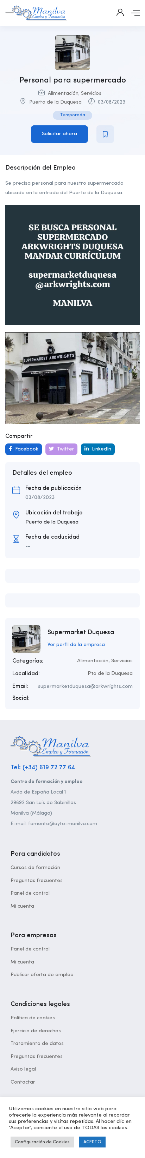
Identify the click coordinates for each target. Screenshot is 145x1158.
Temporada (72, 115)
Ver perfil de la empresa (76, 644)
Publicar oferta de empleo (42, 974)
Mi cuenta (22, 906)
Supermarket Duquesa (81, 632)
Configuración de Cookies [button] (42, 1142)
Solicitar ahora (59, 134)
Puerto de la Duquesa (55, 102)
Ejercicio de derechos (36, 1030)
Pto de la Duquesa (110, 673)
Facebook (26, 449)
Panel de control (30, 893)
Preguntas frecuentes (37, 880)
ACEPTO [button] (92, 1142)
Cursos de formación (35, 867)
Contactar (23, 1082)
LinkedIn (100, 449)
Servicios (91, 93)
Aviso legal (23, 1069)
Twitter (65, 449)
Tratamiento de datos (37, 1043)
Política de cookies (33, 1017)
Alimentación (63, 93)
